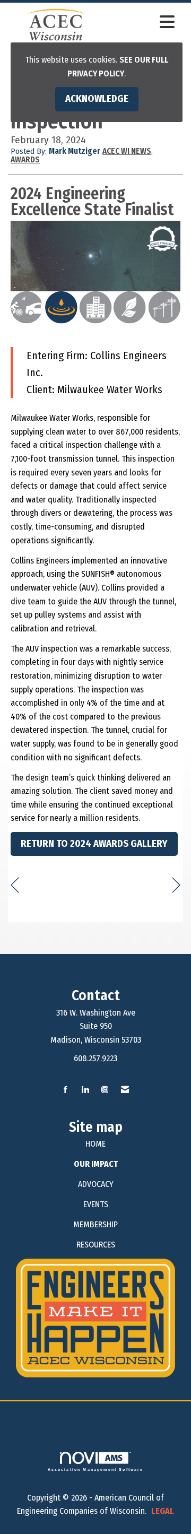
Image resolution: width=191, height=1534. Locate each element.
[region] (176, 885)
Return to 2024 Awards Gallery (94, 844)
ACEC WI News (126, 151)
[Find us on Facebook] (65, 1090)
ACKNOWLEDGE (96, 99)
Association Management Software (96, 1469)
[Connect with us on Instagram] (105, 1090)
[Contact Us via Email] (125, 1090)
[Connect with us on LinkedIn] (85, 1090)
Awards (25, 159)
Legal (162, 1511)
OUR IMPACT (96, 1164)
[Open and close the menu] (142, 22)
